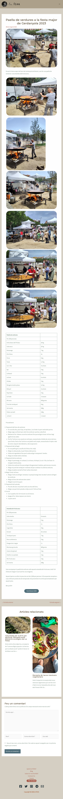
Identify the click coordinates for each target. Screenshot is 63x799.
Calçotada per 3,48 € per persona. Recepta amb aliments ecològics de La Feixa (16, 638)
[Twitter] (26, 786)
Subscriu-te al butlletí (31, 773)
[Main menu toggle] (59, 4)
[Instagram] (31, 786)
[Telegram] (36, 786)
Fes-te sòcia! (32, 781)
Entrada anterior (7, 602)
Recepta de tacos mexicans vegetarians (45, 676)
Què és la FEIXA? (31, 769)
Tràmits (31, 778)
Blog (31, 771)
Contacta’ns (31, 776)
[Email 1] (42, 786)
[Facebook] (20, 786)
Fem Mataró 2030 (32, 591)
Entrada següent (55, 602)
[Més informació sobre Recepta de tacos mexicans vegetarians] (45, 645)
